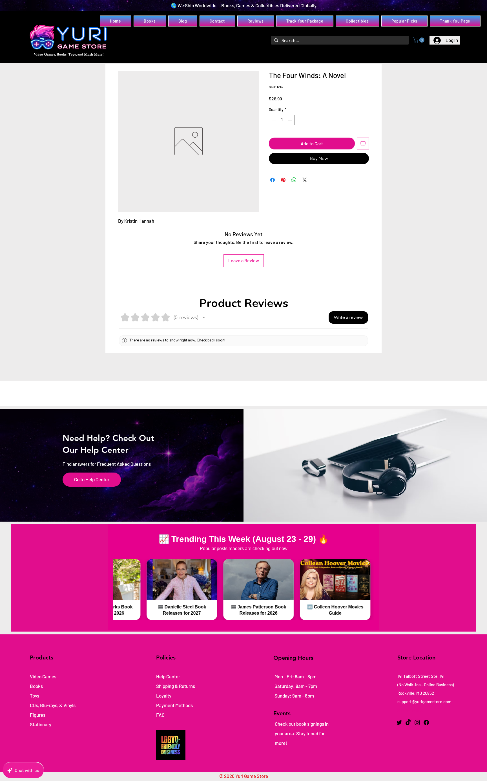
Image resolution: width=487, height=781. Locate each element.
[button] (419, 40)
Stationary (40, 724)
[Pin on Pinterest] (283, 180)
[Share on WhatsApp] (294, 180)
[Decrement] (273, 120)
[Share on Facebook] (272, 180)
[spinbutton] (282, 120)
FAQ (160, 715)
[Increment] (290, 120)
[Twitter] (399, 722)
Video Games (43, 676)
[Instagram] (417, 722)
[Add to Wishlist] (363, 143)
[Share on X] (304, 180)
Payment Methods (175, 705)
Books (36, 686)
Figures (37, 715)
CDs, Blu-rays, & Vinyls (53, 705)
